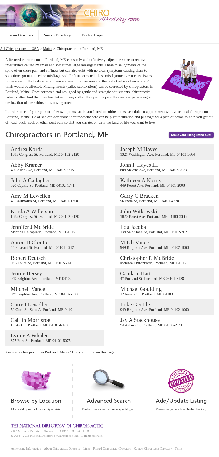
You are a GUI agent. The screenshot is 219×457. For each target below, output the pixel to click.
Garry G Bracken (149, 198)
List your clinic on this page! (94, 352)
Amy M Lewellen (44, 198)
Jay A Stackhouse (151, 322)
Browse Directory (19, 35)
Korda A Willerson (45, 213)
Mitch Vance (154, 244)
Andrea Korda (45, 151)
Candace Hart (152, 275)
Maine (47, 49)
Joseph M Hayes (157, 151)
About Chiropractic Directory (62, 448)
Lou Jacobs (154, 229)
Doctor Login (92, 35)
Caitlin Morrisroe (39, 322)
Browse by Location (36, 400)
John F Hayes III (153, 167)
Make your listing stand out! (191, 135)
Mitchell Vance (45, 291)
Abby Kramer (42, 167)
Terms (178, 448)
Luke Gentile (154, 306)
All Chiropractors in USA (19, 49)
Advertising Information (26, 448)
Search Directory (57, 35)
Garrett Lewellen (42, 306)
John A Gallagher (43, 182)
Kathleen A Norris (152, 182)
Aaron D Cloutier (42, 244)
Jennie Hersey (41, 275)
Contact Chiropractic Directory (153, 448)
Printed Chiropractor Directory (112, 448)
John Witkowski (153, 213)
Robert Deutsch (42, 260)
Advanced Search (109, 400)
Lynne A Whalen (41, 337)
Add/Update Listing (181, 400)
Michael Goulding (146, 291)
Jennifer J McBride (43, 229)
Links (86, 448)
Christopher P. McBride (153, 260)
